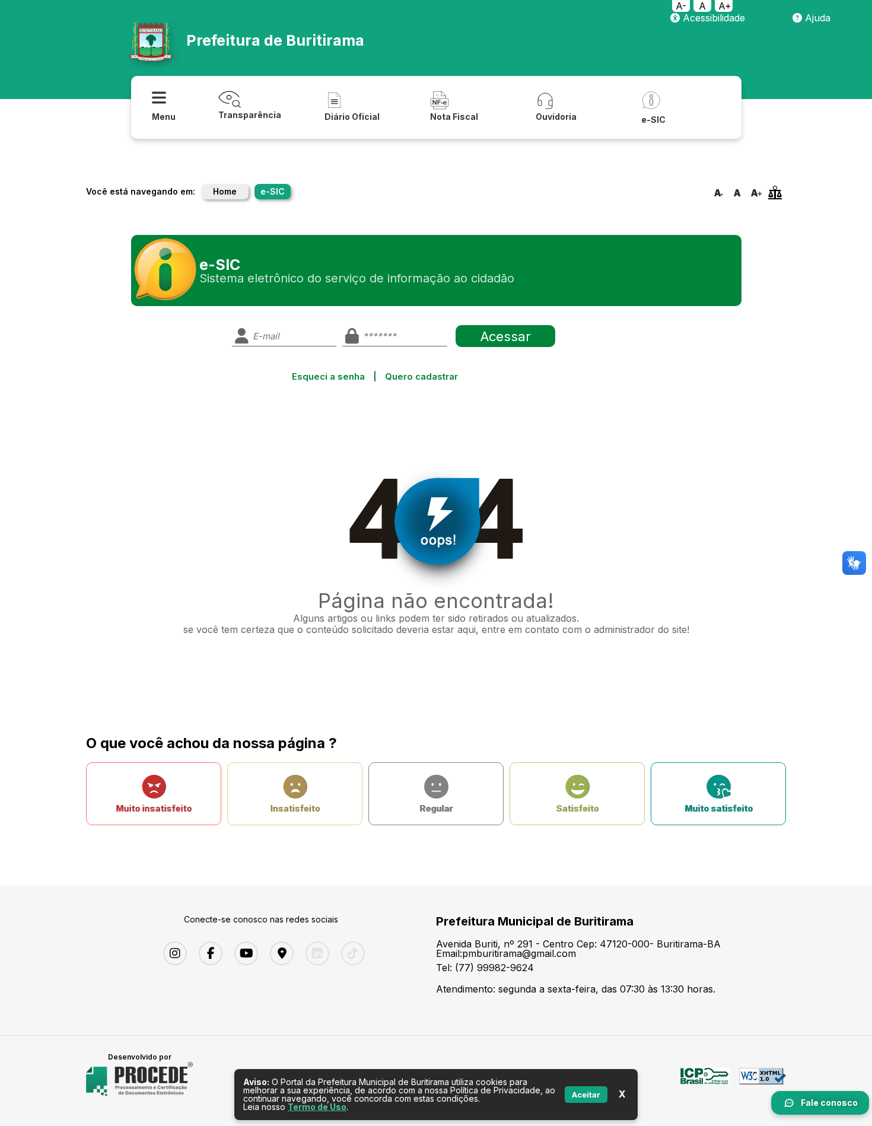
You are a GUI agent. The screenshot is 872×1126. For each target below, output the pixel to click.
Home (225, 191)
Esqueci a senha (328, 376)
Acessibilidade (712, 18)
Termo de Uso (317, 1107)
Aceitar (586, 1094)
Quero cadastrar (421, 376)
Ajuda (816, 18)
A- (681, 6)
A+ (724, 6)
